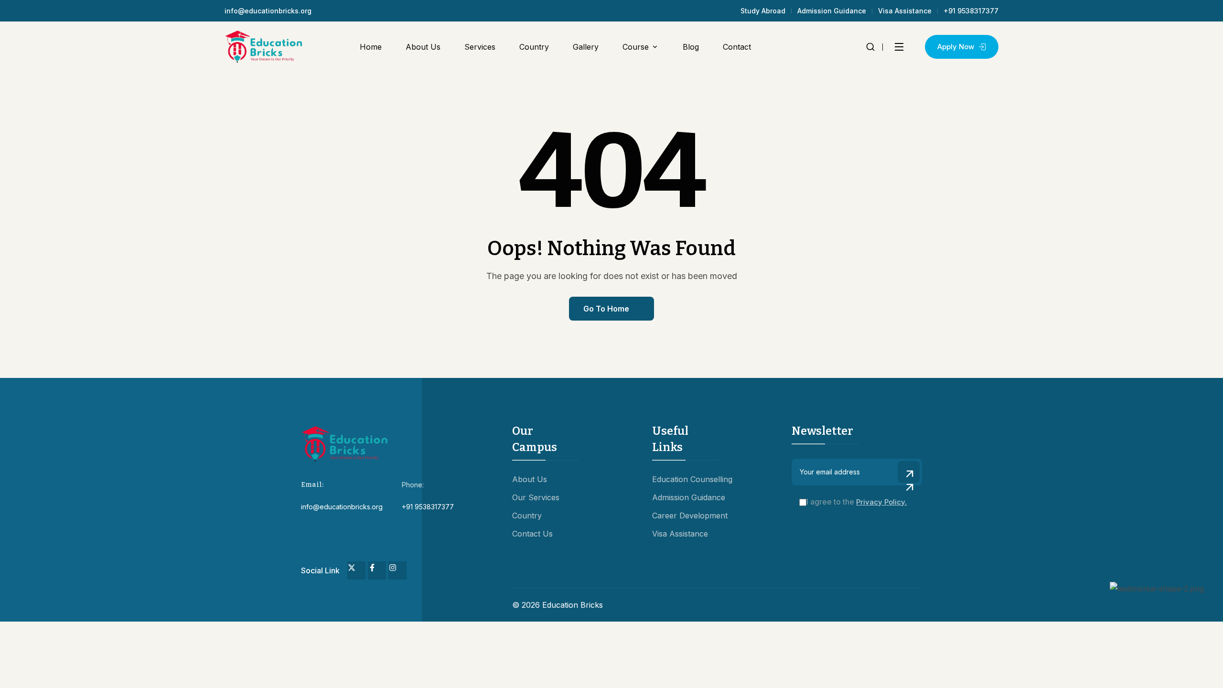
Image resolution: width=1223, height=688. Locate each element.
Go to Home (606, 308)
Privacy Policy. (881, 501)
